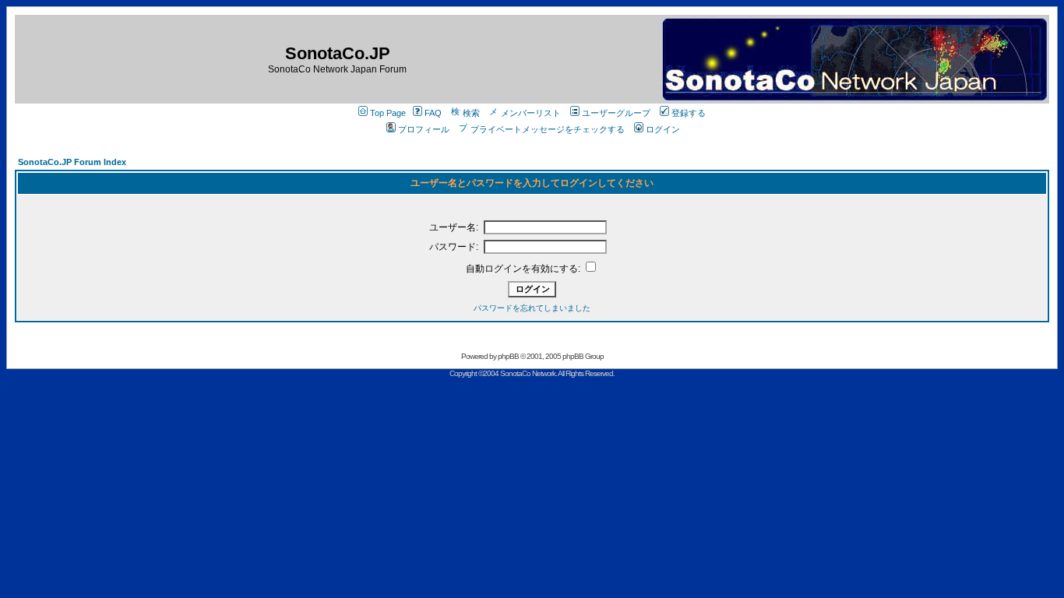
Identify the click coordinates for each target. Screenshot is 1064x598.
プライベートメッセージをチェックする (547, 129)
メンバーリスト (531, 113)
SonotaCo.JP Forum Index (72, 162)
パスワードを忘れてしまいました (532, 308)
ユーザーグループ (616, 113)
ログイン (663, 129)
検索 (471, 113)
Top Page (388, 113)
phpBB (508, 356)
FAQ (433, 113)
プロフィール (423, 129)
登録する (688, 113)
